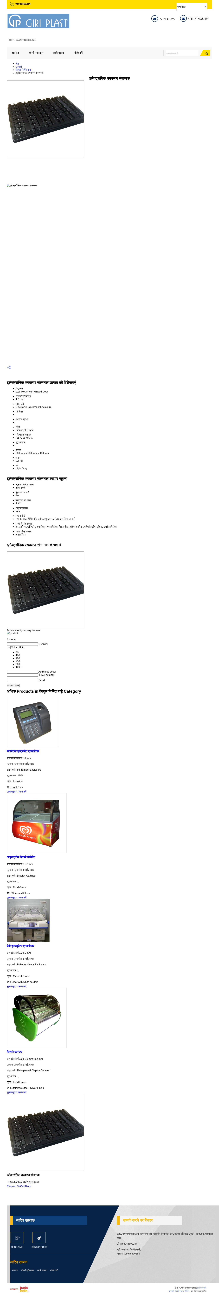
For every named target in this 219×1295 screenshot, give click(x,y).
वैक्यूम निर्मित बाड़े (23, 69)
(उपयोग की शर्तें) (201, 1288)
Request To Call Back (19, 1186)
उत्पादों (19, 66)
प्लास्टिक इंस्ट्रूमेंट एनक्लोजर (23, 751)
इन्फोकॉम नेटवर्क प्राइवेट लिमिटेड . (179, 1291)
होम (17, 63)
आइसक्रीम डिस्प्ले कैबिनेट (21, 857)
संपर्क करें (78, 52)
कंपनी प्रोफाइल (36, 52)
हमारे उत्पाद (58, 52)
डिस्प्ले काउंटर (14, 1052)
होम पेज (15, 52)
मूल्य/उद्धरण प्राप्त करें (17, 791)
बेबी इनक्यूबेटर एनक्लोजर (20, 946)
